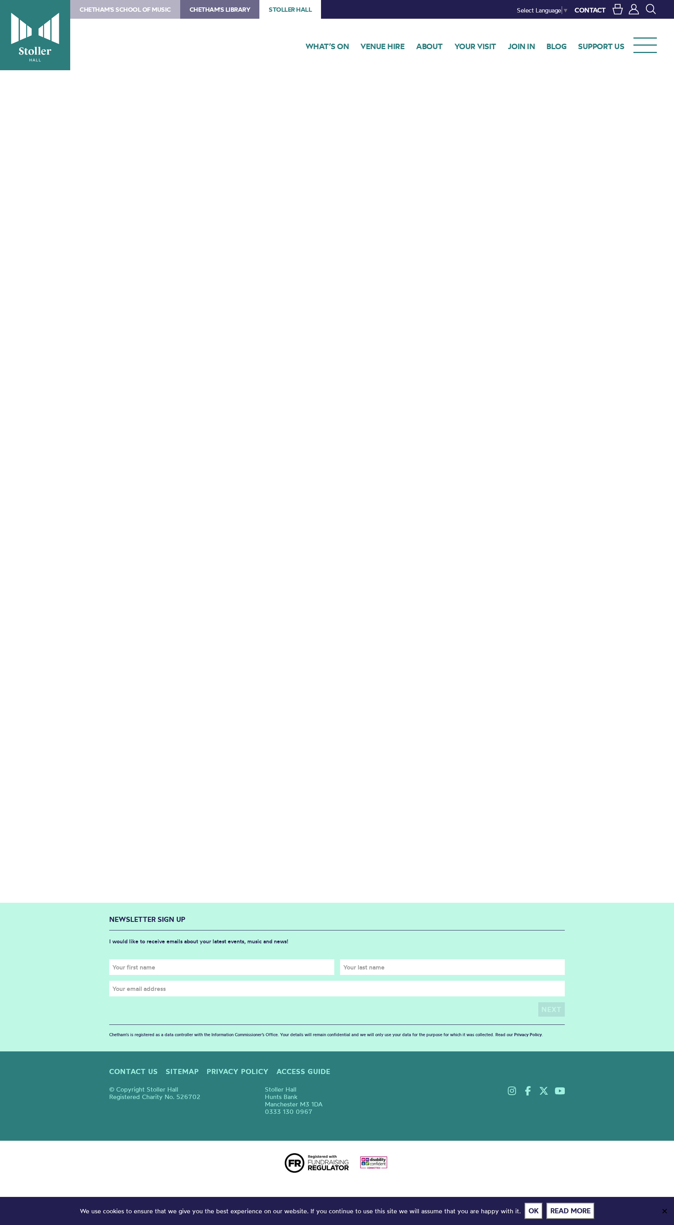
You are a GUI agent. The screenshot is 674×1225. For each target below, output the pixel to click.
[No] (664, 1211)
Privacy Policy (528, 1034)
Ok (534, 1210)
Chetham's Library (220, 9)
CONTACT (590, 10)
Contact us (133, 1071)
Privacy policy (238, 1071)
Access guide (303, 1071)
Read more (570, 1210)
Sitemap (182, 1071)
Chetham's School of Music (125, 9)
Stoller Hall (35, 35)
